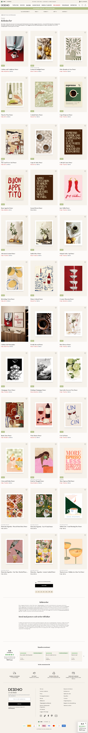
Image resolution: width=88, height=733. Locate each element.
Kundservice (67, 691)
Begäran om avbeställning (70, 703)
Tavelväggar (65, 5)
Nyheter (22, 5)
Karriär (41, 698)
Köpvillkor (66, 696)
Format (45, 11)
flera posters (41, 605)
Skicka (19, 704)
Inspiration (73, 5)
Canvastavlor (36, 5)
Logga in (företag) (44, 711)
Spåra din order (67, 693)
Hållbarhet (42, 700)
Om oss (41, 689)
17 (49, 591)
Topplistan (15, 5)
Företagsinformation (44, 696)
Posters (28, 5)
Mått (55, 11)
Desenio (48, 729)
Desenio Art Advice (68, 689)
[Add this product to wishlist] (26, 32)
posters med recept (37, 607)
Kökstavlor (13, 15)
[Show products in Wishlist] (82, 5)
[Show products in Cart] (85, 5)
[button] (82, 727)
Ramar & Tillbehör (47, 5)
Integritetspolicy (67, 700)
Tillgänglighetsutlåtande (45, 703)
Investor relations (44, 691)
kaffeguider (24, 607)
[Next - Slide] (84, 656)
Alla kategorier (25, 11)
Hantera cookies (67, 705)
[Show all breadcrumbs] (2, 15)
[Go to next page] (52, 592)
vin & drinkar (30, 607)
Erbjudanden (56, 5)
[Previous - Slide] (17, 656)
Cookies (66, 698)
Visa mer (44, 585)
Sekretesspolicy (11, 708)
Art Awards (42, 709)
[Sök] (79, 5)
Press (41, 693)
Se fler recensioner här (44, 664)
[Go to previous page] (36, 592)
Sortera (64, 11)
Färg (36, 11)
